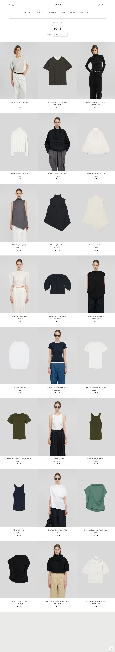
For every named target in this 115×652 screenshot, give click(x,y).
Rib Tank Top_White (57, 458)
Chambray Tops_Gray (19, 245)
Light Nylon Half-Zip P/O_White (96, 173)
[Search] (10, 5)
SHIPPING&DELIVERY (58, 16)
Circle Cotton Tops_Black (96, 316)
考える (89, 12)
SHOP (63, 12)
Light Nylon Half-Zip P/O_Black (57, 173)
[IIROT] (57, 5)
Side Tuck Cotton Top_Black (19, 601)
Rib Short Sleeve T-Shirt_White (96, 387)
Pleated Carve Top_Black (57, 316)
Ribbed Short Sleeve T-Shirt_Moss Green (19, 458)
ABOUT (81, 12)
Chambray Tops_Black (57, 245)
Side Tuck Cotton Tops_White (57, 530)
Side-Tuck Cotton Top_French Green (96, 530)
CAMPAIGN (40, 12)
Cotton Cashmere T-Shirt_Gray (57, 102)
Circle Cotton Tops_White (19, 387)
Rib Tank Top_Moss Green (95, 458)
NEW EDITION (29, 12)
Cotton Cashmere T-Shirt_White (19, 102)
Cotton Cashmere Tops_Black (95, 102)
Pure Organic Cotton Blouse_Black (57, 601)
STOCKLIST (72, 12)
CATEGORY (52, 12)
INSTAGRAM (44, 16)
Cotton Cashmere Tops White (19, 173)
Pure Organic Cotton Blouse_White (96, 601)
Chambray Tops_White (96, 245)
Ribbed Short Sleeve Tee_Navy (57, 387)
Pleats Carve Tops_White (19, 316)
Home (54, 22)
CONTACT (72, 16)
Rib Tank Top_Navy (19, 530)
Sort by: (49, 34)
